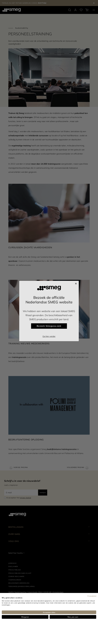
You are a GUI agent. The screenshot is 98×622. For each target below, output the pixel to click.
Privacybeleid (91, 596)
